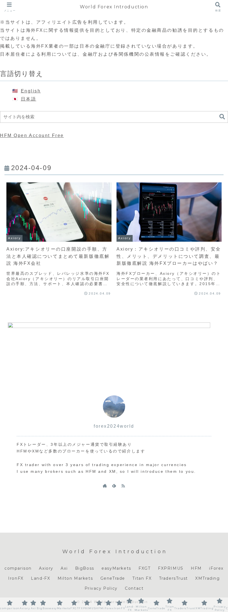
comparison (18, 568)
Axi (64, 568)
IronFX (16, 578)
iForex (216, 568)
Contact (134, 588)
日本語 (28, 99)
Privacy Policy (101, 588)
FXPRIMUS (171, 568)
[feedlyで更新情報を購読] (114, 485)
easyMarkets (116, 568)
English (31, 91)
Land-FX (40, 578)
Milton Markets (75, 578)
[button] (222, 117)
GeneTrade (112, 578)
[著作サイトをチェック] (104, 485)
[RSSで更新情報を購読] (123, 485)
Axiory (46, 568)
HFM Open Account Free (32, 135)
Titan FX (142, 578)
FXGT (144, 568)
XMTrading (207, 578)
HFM (196, 568)
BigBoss (84, 568)
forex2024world (114, 426)
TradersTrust (173, 578)
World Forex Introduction (114, 6)
